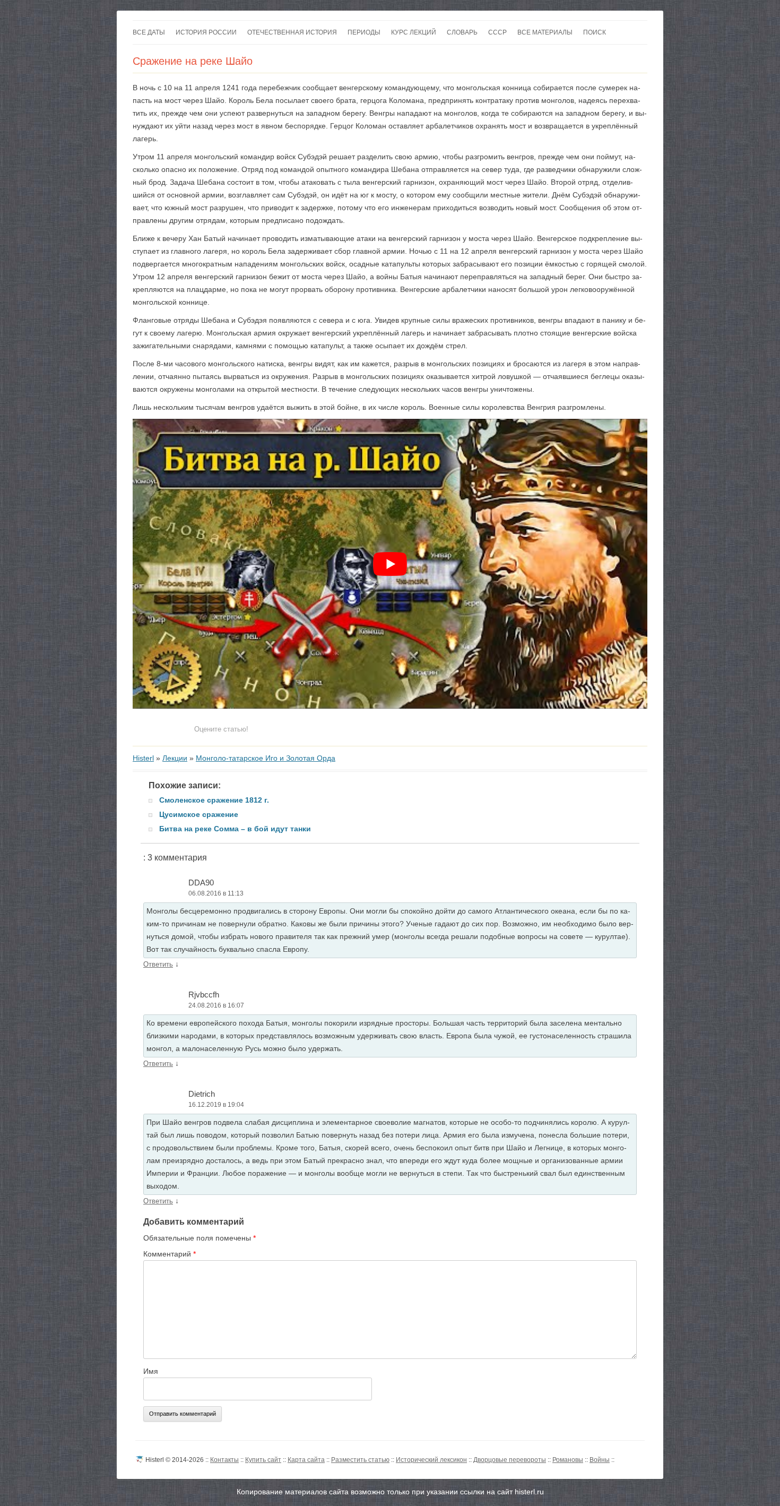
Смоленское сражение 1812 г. (214, 800)
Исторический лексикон (431, 1460)
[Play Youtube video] (390, 563)
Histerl (143, 758)
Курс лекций (413, 32)
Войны (600, 1460)
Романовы (567, 1460)
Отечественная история (292, 32)
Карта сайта (306, 1460)
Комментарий (169, 1254)
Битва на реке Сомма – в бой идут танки (235, 828)
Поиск (594, 32)
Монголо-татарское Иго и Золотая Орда (265, 758)
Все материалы (545, 32)
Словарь (462, 32)
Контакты (224, 1460)
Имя (150, 1371)
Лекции (174, 758)
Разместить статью (360, 1460)
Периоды (364, 32)
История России (206, 32)
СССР (497, 32)
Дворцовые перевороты (509, 1460)
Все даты (149, 32)
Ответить (158, 964)
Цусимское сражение (198, 814)
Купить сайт (263, 1460)
